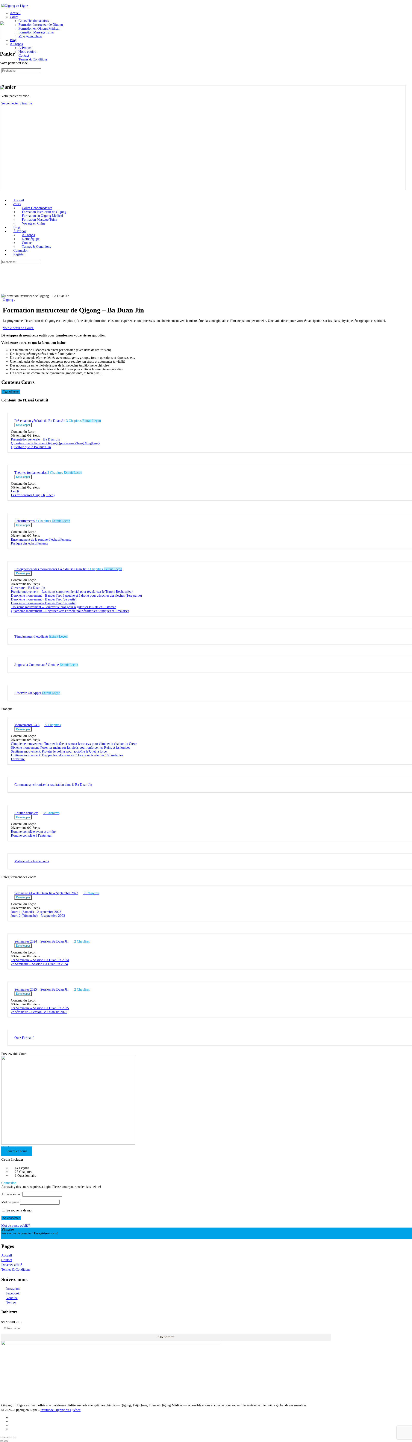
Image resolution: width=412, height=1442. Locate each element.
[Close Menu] (2, 193)
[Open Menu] (2, 19)
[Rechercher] (3, 74)
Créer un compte (12, 1237)
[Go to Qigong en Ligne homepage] (14, 6)
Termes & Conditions (15, 1269)
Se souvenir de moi (19, 1210)
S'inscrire (166, 1337)
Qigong (8, 300)
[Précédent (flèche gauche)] (1, 1441)
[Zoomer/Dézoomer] (1, 1437)
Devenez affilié (11, 1265)
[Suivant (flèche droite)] (6, 1441)
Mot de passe (10, 1202)
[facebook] (12, 1417)
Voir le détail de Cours (18, 328)
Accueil (6, 1255)
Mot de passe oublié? (15, 1225)
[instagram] (12, 1421)
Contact (6, 1260)
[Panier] (3, 78)
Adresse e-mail (11, 1194)
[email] (12, 1429)
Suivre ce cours (16, 1151)
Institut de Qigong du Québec (60, 1410)
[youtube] (12, 1425)
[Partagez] (10, 1437)
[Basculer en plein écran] (6, 1437)
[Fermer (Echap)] (14, 1437)
